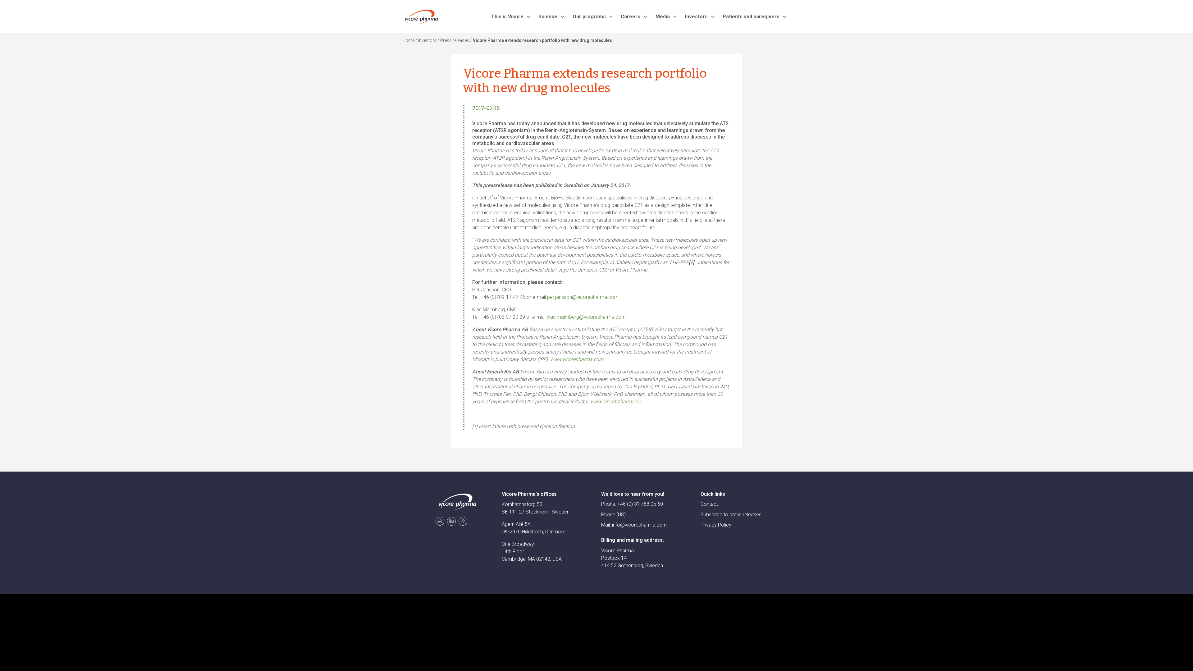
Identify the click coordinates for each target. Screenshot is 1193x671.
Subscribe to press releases (731, 515)
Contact (709, 504)
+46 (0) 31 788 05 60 (640, 504)
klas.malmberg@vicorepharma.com (586, 317)
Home (408, 40)
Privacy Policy (716, 525)
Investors (427, 40)
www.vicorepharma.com (576, 359)
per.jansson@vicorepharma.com (583, 297)
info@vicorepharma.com (639, 525)
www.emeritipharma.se (615, 401)
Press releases (454, 40)
